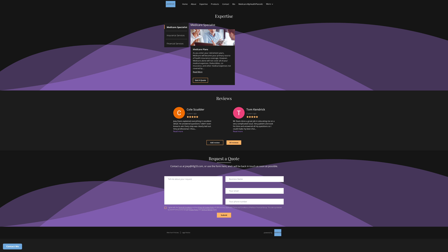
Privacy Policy (193, 210)
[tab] (176, 27)
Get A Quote (200, 80)
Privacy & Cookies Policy (206, 207)
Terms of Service (207, 210)
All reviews (233, 142)
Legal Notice (186, 232)
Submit (224, 215)
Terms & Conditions (185, 207)
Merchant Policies (173, 232)
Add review (215, 142)
